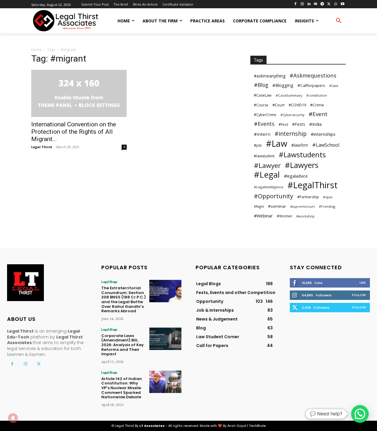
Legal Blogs (109, 281)
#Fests (298, 124)
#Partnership (308, 196)
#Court (278, 105)
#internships (323, 134)
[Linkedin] (308, 4)
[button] (339, 21)
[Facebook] (295, 4)
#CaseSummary (289, 95)
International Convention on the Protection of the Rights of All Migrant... (73, 132)
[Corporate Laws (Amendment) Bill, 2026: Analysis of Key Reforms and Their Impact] (165, 339)
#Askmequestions (313, 75)
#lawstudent (264, 155)
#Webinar (263, 216)
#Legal (267, 174)
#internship (291, 134)
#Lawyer (267, 165)
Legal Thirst (41, 147)
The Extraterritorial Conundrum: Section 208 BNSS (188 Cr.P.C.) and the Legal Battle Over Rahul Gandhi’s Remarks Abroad (123, 299)
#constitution (316, 95)
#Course (261, 105)
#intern (262, 134)
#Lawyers (301, 165)
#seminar (277, 206)
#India (315, 124)
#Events (264, 124)
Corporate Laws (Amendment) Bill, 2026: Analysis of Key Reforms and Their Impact (122, 345)
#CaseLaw (263, 95)
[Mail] (315, 4)
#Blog (261, 85)
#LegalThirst (312, 185)
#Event (318, 114)
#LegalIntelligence (268, 187)
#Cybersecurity (292, 115)
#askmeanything (269, 76)
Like (363, 282)
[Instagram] (302, 4)
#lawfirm (299, 145)
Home (36, 49)
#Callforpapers (311, 85)
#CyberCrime (265, 114)
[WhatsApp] (335, 4)
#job (258, 145)
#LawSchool (325, 145)
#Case (333, 86)
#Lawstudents (302, 154)
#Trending (327, 206)
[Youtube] (342, 4)
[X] (329, 4)
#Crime (317, 105)
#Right (259, 206)
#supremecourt (302, 206)
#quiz (328, 197)
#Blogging (282, 85)
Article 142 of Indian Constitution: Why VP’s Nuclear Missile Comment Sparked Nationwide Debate (121, 388)
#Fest (283, 124)
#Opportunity (273, 196)
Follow (359, 295)
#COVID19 (297, 105)
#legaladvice (296, 176)
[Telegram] (322, 4)
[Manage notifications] (13, 418)
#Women (284, 216)
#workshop (305, 216)
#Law (276, 143)
